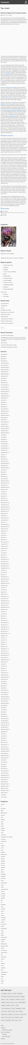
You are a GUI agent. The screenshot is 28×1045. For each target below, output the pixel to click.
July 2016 (3, 533)
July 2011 (3, 637)
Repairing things (4, 316)
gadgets (3, 1005)
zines (2, 983)
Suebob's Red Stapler (8, 289)
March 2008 (3, 716)
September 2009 (4, 677)
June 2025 (3, 378)
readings (10, 1014)
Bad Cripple (6, 296)
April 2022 (3, 439)
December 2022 (4, 426)
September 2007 (4, 729)
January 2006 (4, 773)
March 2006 (3, 768)
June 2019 (3, 494)
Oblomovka (6, 267)
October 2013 (4, 581)
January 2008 (4, 720)
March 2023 (3, 419)
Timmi (7, 96)
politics (17, 212)
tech (2, 961)
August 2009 (3, 679)
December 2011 (4, 627)
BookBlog (6, 269)
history (8, 212)
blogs (2, 821)
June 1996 (3, 797)
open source (3, 924)
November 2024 (4, 391)
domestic (3, 856)
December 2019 (4, 480)
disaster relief (4, 854)
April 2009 (3, 688)
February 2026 (4, 363)
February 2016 (4, 542)
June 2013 (3, 589)
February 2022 (4, 443)
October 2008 (4, 701)
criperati (2, 845)
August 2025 (3, 376)
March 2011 (3, 646)
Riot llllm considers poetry (6, 321)
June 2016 (3, 535)
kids (2, 900)
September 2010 (4, 659)
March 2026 (3, 360)
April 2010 (3, 670)
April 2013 (3, 592)
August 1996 (3, 792)
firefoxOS (3, 867)
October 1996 (4, 788)
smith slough (3, 957)
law (1, 902)
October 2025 (4, 371)
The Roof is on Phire (8, 282)
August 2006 (3, 757)
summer (2, 959)
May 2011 (3, 642)
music (2, 913)
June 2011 (3, 640)
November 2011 (4, 629)
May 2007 (3, 738)
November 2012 (4, 603)
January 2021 (4, 461)
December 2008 (4, 696)
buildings (3, 828)
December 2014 (4, 563)
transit (2, 965)
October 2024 (4, 393)
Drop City (3, 104)
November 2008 (4, 699)
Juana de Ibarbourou (5, 1008)
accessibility (3, 993)
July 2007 (3, 733)
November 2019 (4, 483)
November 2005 (4, 777)
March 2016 (3, 539)
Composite (5, 2)
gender (2, 872)
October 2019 (4, 485)
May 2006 (3, 764)
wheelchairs (3, 974)
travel (2, 970)
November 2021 (4, 448)
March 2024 (3, 406)
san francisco (22, 212)
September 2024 (4, 395)
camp (2, 832)
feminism (3, 865)
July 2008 (3, 707)
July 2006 (3, 760)
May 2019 (3, 496)
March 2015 (3, 557)
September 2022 (4, 432)
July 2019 (3, 491)
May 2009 (3, 685)
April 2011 (3, 644)
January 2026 (4, 365)
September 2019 (4, 487)
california (3, 830)
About (2, 1025)
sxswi (9, 1017)
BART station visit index (7, 1030)
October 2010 (4, 657)
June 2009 (3, 683)
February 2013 (4, 596)
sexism (2, 1017)
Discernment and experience (7, 323)
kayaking (3, 898)
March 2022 (3, 441)
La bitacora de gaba (8, 278)
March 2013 (3, 594)
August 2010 (3, 661)
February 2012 (4, 622)
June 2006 (3, 762)
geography (3, 876)
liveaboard (3, 904)
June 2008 (3, 709)
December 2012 (4, 600)
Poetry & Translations (5, 1032)
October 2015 (4, 546)
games (2, 869)
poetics (11, 212)
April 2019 (3, 498)
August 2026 (3, 354)
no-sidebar (3, 917)
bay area (3, 815)
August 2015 (3, 548)
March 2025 (3, 382)
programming (4, 937)
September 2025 (4, 374)
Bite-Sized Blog (7, 276)
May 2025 (3, 380)
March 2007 (3, 742)
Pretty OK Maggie (7, 280)
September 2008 (4, 703)
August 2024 (3, 398)
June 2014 (3, 572)
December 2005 (4, 775)
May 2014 (3, 574)
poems (2, 930)
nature (2, 915)
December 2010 (4, 653)
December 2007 (4, 723)
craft (2, 843)
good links (3, 878)
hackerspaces (4, 882)
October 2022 (4, 430)
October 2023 (4, 413)
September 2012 (4, 607)
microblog (3, 909)
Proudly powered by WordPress (7, 1043)
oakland (2, 922)
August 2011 (3, 635)
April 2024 (3, 404)
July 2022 (3, 435)
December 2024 (4, 389)
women (2, 976)
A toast (2, 308)
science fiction (4, 952)
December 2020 (4, 463)
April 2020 (3, 474)
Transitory (3, 1027)
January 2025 (4, 387)
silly (2, 954)
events (7, 1002)
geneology (3, 874)
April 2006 (3, 766)
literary (13, 1008)
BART (2, 810)
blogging (3, 819)
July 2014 (3, 570)
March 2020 (3, 476)
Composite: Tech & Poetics (7, 837)
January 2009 (4, 694)
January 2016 (4, 544)
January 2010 (4, 672)
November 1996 (4, 786)
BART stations (4, 813)
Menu (26, 3)
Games (2, 258)
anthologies (19, 993)
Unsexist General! (5, 303)
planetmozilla (4, 928)
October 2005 (4, 779)
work (2, 978)
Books (2, 253)
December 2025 (4, 367)
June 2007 (3, 736)
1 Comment (4, 215)
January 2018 (4, 520)
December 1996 (4, 784)
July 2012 (3, 611)
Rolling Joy (6, 287)
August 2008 (3, 705)
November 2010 (4, 655)
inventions (3, 893)
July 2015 (3, 550)
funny (16, 1002)
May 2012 (3, 616)
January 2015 (4, 561)
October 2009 (4, 675)
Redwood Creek (4, 946)
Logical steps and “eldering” (7, 318)
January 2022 (4, 446)
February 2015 (4, 559)
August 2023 (3, 417)
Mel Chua (6, 294)
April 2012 (3, 618)
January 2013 (4, 598)
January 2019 (4, 504)
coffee (6, 212)
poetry (3, 211)
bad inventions (16, 996)
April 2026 (3, 358)
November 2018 (4, 509)
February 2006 (4, 771)
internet (2, 891)
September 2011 (4, 633)
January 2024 (4, 408)
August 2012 (3, 609)
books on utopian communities (12, 116)
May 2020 (3, 472)
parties (2, 926)
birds (2, 817)
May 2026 (3, 356)
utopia (2, 214)
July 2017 (3, 522)
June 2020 (3, 470)
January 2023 (4, 424)
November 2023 (4, 411)
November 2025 (4, 369)
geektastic (8, 1005)
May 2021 (3, 456)
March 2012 (3, 620)
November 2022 (4, 428)
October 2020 (4, 465)
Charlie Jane (16, 87)
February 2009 (4, 692)
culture (2, 847)
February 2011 (4, 648)
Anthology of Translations (6, 996)
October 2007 (4, 727)
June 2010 (3, 666)
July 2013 (3, 587)
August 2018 (3, 513)
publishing (3, 939)
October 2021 (4, 450)
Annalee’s (8, 72)
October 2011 (4, 631)
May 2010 (3, 668)
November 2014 (4, 565)
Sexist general (4, 305)
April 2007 (3, 740)
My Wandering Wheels (8, 284)
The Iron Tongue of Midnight (10, 271)
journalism (3, 895)
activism (2, 804)
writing (5, 214)
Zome (11, 104)
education (3, 861)
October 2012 (4, 605)
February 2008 (4, 718)
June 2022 (3, 437)
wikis (13, 1020)
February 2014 (4, 576)
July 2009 (3, 681)
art (1, 806)
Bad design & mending (6, 310)
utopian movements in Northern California (12, 110)
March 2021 (3, 459)
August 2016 (3, 531)
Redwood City (4, 943)
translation (3, 967)
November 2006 (4, 751)
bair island (3, 808)
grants (2, 880)
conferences (3, 841)
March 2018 (3, 515)
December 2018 (4, 507)
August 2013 (3, 585)
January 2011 (4, 651)
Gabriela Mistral (22, 1002)
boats (2, 824)
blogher (3, 999)
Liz (11, 15)
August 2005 (3, 781)
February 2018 (4, 518)
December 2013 (4, 579)
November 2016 (4, 526)
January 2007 (4, 747)
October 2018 (4, 511)
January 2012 (4, 624)
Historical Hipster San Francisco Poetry (13, 13)
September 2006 (4, 755)
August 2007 (3, 731)
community (3, 834)
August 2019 (3, 489)
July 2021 (3, 454)
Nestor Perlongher (6, 1036)
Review (2, 948)
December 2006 (4, 749)
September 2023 (4, 415)
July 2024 (3, 400)
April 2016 (3, 537)
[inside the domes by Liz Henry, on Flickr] (5, 208)
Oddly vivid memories (5, 314)
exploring (3, 863)
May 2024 (3, 402)
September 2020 (4, 467)
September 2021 (4, 452)
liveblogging (18, 1008)
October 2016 (4, 528)
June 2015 (3, 552)
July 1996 (3, 794)
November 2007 (4, 725)
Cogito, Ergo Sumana (8, 265)
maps (2, 906)
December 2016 (4, 524)
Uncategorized (4, 972)
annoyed (14, 993)
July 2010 (3, 664)
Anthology (4, 1034)
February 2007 (4, 744)
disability (3, 852)
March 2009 (3, 690)
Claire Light (8, 87)
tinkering (3, 963)
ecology (2, 858)
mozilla (2, 911)
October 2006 (4, 753)
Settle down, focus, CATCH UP (7, 312)
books (3, 212)
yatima (5, 273)
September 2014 (4, 568)
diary (2, 850)
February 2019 (4, 502)
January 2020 (4, 478)
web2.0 (2, 1020)
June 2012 (3, 614)
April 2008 (3, 714)
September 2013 (4, 583)
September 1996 (4, 790)
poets (17, 1011)
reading (6, 211)
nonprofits (3, 919)
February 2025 (4, 385)
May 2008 (3, 712)
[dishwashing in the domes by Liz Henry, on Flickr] (7, 135)
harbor (2, 885)
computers (3, 839)
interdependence (4, 889)
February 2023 (4, 422)
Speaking (3, 1038)
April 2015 (3, 555)
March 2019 (3, 500)
